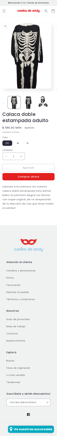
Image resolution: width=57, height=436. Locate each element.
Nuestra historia (15, 340)
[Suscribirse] (47, 402)
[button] (3, 10)
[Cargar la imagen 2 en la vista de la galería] (28, 102)
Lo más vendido (15, 375)
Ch (7, 143)
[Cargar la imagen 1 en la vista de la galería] (14, 102)
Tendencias (13, 382)
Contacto (12, 333)
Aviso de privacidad (17, 319)
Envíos (10, 277)
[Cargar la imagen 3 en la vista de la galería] (42, 102)
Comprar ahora (28, 176)
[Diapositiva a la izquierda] (3, 103)
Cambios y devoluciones (21, 270)
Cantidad (7, 150)
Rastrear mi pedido (17, 292)
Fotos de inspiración (18, 368)
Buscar (10, 360)
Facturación (13, 285)
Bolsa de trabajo (16, 326)
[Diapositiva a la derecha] (53, 103)
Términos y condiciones (20, 299)
